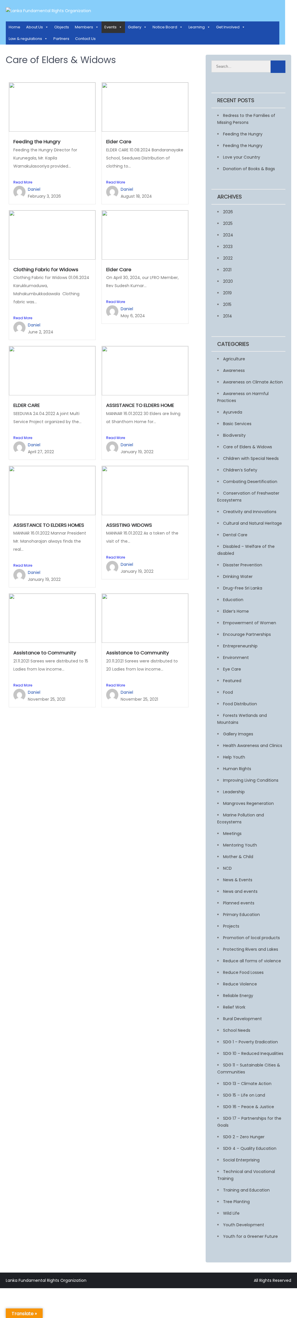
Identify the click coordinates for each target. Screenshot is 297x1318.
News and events (240, 891)
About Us (34, 27)
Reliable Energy (238, 995)
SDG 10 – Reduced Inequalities (253, 1053)
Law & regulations (25, 38)
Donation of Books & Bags (249, 169)
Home (14, 27)
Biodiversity (234, 435)
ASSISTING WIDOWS (129, 525)
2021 (227, 270)
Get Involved (228, 27)
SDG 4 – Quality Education (249, 1148)
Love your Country (241, 157)
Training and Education (246, 1190)
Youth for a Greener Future (250, 1236)
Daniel (34, 189)
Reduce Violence (240, 984)
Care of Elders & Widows (247, 447)
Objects (61, 27)
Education (233, 600)
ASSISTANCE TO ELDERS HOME (140, 405)
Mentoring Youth (240, 845)
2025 (228, 223)
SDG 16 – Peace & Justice (248, 1107)
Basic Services (237, 424)
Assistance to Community (44, 652)
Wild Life (231, 1213)
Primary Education (241, 914)
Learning (197, 27)
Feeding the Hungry (36, 141)
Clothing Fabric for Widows (45, 269)
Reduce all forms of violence (252, 961)
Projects (231, 926)
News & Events (237, 880)
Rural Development (242, 1019)
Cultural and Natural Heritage (252, 523)
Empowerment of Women (249, 623)
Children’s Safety (240, 470)
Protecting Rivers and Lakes (250, 949)
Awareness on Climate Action (253, 382)
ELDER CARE (26, 405)
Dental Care (235, 535)
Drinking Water (238, 576)
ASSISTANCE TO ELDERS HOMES (48, 525)
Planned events (238, 903)
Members (84, 27)
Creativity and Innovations (249, 512)
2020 (228, 281)
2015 (227, 304)
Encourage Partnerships (247, 634)
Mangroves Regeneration (248, 803)
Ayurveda (232, 412)
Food (228, 692)
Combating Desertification (250, 481)
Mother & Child (238, 857)
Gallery (134, 27)
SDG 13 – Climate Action (247, 1083)
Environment (236, 657)
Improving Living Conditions (250, 780)
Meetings (232, 833)
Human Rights (237, 769)
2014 (227, 316)
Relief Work (234, 1007)
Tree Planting (236, 1202)
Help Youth (234, 757)
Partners (61, 38)
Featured (232, 681)
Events (110, 27)
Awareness (234, 370)
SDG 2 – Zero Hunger (244, 1137)
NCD (227, 868)
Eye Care (232, 669)
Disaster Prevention (242, 565)
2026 (228, 212)
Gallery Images (238, 734)
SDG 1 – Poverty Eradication (250, 1042)
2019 (227, 293)
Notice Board (165, 27)
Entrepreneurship (240, 646)
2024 (228, 235)
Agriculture (234, 359)
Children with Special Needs (251, 458)
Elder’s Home (236, 611)
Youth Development (243, 1225)
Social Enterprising (241, 1160)
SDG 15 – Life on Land (244, 1095)
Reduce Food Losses (243, 972)
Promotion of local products (251, 938)
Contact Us (85, 38)
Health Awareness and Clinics (252, 745)
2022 (228, 258)
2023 (228, 246)
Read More (22, 182)
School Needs (236, 1030)
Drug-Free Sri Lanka (242, 588)
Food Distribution (240, 704)
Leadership (234, 792)
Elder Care (118, 141)
